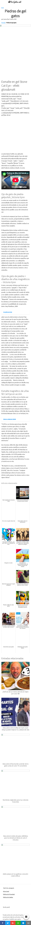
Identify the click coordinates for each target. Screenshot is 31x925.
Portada (3, 22)
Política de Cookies (8, 897)
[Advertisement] (15, 60)
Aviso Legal (6, 891)
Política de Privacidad (9, 894)
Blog (2, 7)
